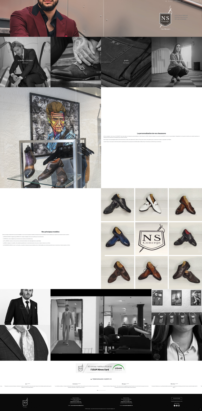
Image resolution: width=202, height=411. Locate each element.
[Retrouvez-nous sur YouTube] (179, 406)
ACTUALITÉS (176, 342)
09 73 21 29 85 (127, 401)
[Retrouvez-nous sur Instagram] (177, 406)
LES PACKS (25, 306)
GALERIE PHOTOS (177, 306)
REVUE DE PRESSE (176, 399)
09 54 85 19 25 (76, 401)
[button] (201, 1)
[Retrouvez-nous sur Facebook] (175, 406)
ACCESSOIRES (25, 342)
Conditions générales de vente (176, 402)
